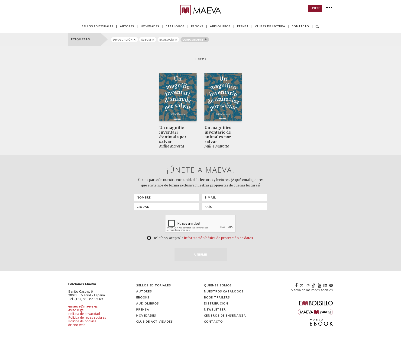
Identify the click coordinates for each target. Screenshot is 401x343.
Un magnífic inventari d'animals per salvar (172, 134)
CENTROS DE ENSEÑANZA (225, 315)
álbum (146, 39)
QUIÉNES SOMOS (218, 285)
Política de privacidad (84, 313)
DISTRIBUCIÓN (216, 303)
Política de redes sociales (87, 317)
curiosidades (193, 39)
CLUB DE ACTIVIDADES (154, 321)
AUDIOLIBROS (220, 26)
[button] (317, 26)
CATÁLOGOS (175, 26)
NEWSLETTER (215, 309)
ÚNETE (315, 8)
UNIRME (200, 254)
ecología (166, 39)
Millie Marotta (171, 146)
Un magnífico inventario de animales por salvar (217, 134)
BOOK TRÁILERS (217, 297)
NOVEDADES (150, 26)
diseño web (76, 325)
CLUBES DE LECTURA (270, 26)
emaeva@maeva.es (83, 306)
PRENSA (243, 26)
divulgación (123, 39)
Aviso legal (76, 310)
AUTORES (127, 26)
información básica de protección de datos (218, 238)
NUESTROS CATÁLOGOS (224, 291)
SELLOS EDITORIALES (97, 26)
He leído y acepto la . (203, 238)
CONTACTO (300, 26)
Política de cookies (82, 321)
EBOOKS (197, 26)
